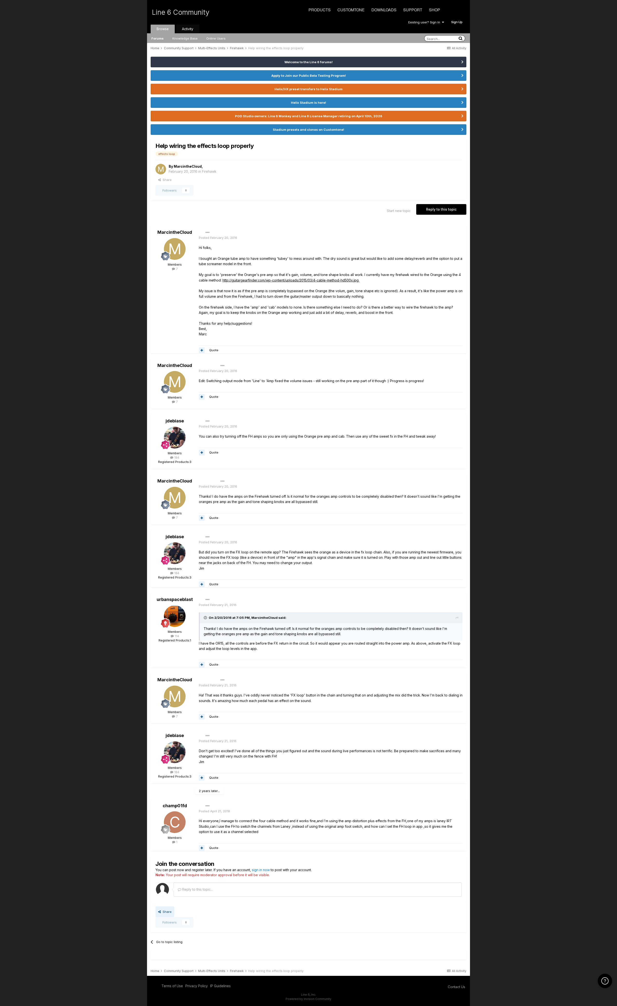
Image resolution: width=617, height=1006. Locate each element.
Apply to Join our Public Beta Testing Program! (308, 75)
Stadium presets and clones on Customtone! (308, 129)
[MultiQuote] (202, 350)
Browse (163, 29)
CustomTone (351, 10)
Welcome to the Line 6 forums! (308, 62)
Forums (157, 38)
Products (319, 10)
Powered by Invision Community (308, 999)
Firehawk (209, 171)
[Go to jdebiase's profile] (175, 437)
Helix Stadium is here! (308, 102)
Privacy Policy (196, 986)
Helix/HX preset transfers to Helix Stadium (308, 89)
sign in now (261, 870)
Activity (187, 29)
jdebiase (175, 420)
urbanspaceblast (175, 599)
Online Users (216, 38)
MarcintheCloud (188, 166)
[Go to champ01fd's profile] (175, 822)
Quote (213, 350)
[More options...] (207, 232)
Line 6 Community (180, 12)
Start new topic (399, 211)
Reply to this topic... (197, 889)
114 (176, 636)
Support (412, 10)
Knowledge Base (185, 38)
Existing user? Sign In (425, 22)
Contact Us (456, 987)
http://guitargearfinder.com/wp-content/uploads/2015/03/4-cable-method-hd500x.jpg (291, 280)
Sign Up (457, 22)
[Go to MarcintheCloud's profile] (160, 169)
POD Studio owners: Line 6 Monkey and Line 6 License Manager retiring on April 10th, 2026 (308, 116)
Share (166, 180)
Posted (218, 238)
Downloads (383, 10)
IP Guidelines (220, 986)
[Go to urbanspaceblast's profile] (175, 616)
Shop (434, 10)
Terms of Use (172, 986)
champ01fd (175, 805)
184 (176, 457)
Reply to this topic (441, 209)
